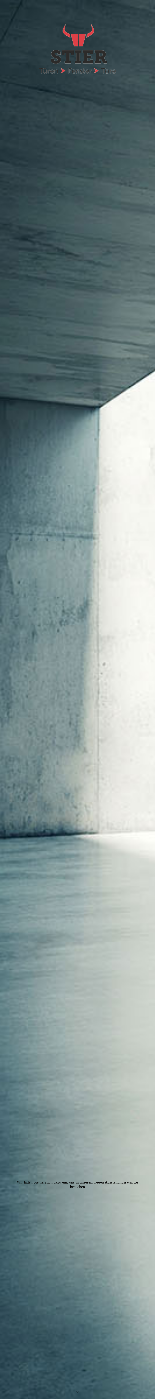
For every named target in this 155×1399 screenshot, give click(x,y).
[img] (77, 699)
